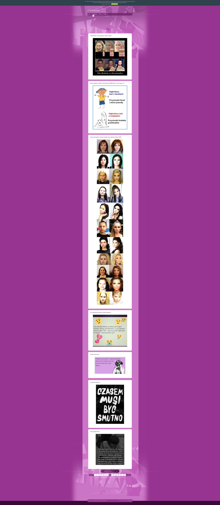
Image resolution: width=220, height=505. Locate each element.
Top (89, 14)
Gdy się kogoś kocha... (95, 431)
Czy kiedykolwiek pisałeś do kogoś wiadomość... (100, 312)
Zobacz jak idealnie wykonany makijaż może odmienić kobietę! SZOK (105, 137)
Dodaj (105, 14)
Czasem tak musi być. (95, 382)
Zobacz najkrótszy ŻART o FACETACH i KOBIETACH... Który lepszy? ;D (107, 83)
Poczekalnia (94, 15)
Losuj (100, 14)
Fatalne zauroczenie (94, 354)
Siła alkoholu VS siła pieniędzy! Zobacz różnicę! (101, 35)
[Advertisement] (110, 25)
